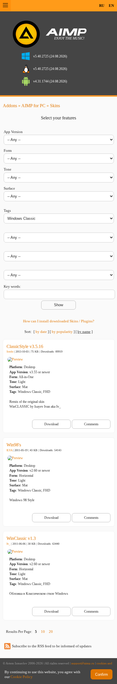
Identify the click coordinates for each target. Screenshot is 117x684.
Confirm (101, 674)
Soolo (10, 351)
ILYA (9, 450)
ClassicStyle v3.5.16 (25, 346)
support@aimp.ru (82, 663)
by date (41, 331)
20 (51, 631)
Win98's (14, 444)
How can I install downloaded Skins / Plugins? (58, 321)
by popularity (62, 331)
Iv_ (8, 543)
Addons (10, 105)
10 (43, 631)
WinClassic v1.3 (21, 538)
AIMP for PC (33, 105)
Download (51, 424)
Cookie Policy (22, 677)
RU (101, 5)
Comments (91, 424)
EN (111, 5)
